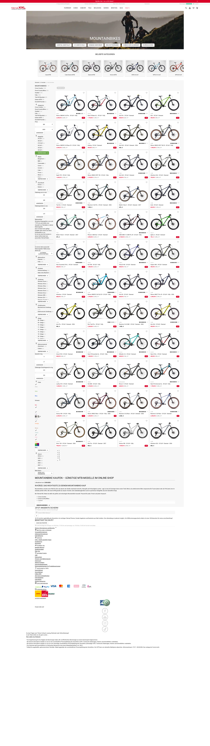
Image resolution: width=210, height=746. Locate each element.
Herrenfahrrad (38, 572)
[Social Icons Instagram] (105, 623)
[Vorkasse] (83, 587)
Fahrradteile (38, 579)
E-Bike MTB (38, 574)
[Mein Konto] (190, 8)
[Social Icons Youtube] (105, 617)
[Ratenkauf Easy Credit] (76, 587)
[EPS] (89, 587)
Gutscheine (147, 4)
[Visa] (53, 587)
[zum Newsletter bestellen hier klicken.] (36, 515)
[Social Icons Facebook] (105, 611)
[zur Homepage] (19, 8)
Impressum (38, 561)
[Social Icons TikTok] (105, 629)
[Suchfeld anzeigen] (186, 8)
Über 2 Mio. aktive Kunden (119, 4)
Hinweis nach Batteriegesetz (43, 559)
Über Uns (37, 551)
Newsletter (38, 543)
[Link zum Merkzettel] (193, 8)
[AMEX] (68, 587)
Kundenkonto (38, 541)
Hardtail (38, 92)
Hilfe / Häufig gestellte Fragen (43, 540)
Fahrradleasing (39, 536)
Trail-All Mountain (41, 97)
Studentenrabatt (39, 549)
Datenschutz (38, 557)
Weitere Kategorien (40, 581)
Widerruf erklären (39, 562)
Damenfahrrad (39, 570)
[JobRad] (38, 587)
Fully (38, 95)
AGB (36, 555)
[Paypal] (45, 587)
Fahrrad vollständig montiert (91, 4)
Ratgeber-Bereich (39, 547)
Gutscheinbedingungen (41, 564)
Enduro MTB (39, 99)
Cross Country (40, 88)
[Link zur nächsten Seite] (60, 460)
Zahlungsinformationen (41, 534)
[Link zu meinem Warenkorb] (197, 8)
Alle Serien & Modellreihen (42, 576)
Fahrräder (43, 82)
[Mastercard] (61, 587)
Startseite (37, 82)
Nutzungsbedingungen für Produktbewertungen (47, 566)
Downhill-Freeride (40, 101)
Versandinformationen (41, 532)
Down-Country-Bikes (41, 90)
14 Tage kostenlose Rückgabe (62, 4)
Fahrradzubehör (39, 577)
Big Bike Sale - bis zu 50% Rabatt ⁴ (104, 1)
